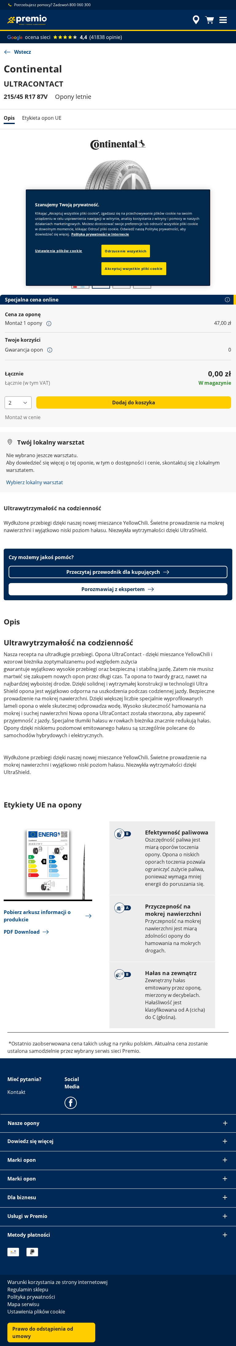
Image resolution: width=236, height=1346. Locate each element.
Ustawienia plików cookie (58, 250)
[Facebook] (71, 1103)
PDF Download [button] (22, 931)
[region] (118, 237)
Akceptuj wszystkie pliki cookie (134, 268)
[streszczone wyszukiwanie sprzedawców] (195, 19)
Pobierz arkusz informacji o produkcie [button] (37, 916)
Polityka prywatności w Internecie (100, 234)
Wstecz (22, 52)
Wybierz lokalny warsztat (34, 482)
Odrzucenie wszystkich (126, 251)
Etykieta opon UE (41, 118)
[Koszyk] (209, 19)
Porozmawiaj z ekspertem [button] (113, 589)
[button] (223, 19)
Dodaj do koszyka (133, 402)
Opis (9, 118)
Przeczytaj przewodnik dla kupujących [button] (113, 572)
